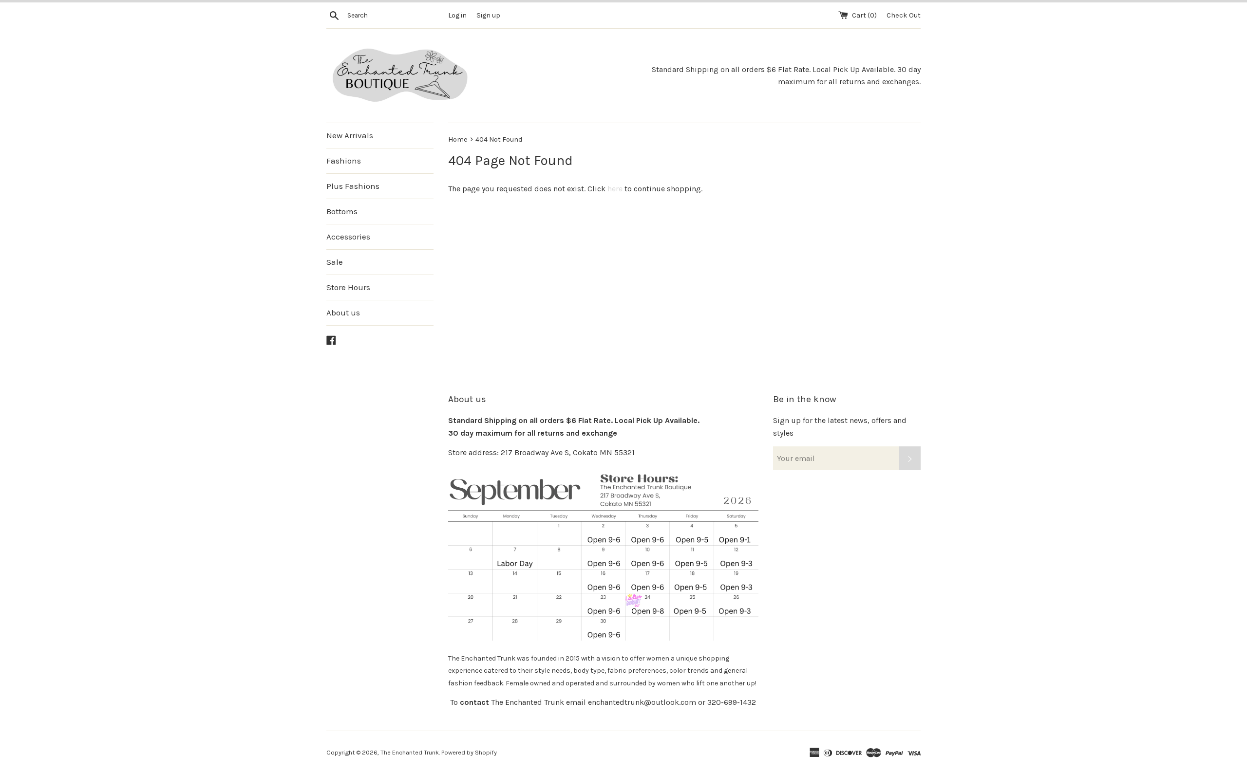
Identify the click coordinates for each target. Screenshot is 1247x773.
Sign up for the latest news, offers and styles (840, 427)
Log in (457, 15)
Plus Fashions (352, 186)
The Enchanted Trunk (409, 752)
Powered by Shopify (469, 752)
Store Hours (348, 287)
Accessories (348, 236)
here (615, 188)
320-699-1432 (731, 702)
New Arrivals (349, 135)
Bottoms (342, 211)
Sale (334, 262)
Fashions (343, 161)
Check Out (904, 15)
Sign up (488, 15)
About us (343, 312)
